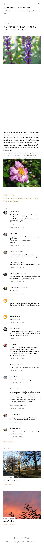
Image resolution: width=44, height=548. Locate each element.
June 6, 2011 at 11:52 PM (17, 227)
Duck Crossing (12, 480)
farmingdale (11, 198)
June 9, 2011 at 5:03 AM (17, 437)
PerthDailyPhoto (16, 273)
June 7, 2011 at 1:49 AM (17, 294)
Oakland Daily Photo (17, 288)
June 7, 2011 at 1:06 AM (17, 281)
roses (30, 198)
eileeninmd (14, 429)
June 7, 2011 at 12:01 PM (17, 358)
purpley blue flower (22, 198)
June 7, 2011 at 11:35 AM (17, 338)
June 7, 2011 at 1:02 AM (17, 267)
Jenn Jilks (13, 414)
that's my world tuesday (14, 155)
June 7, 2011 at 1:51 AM (16, 310)
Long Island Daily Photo (16, 7)
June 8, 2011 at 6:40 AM (17, 408)
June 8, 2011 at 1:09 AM (17, 383)
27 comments (13, 524)
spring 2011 (35, 198)
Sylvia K (12, 212)
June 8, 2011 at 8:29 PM (17, 422)
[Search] (39, 3)
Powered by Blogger (23, 538)
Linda (12, 377)
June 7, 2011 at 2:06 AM (17, 322)
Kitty (11, 234)
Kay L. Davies (15, 252)
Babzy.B (13, 316)
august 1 (8, 520)
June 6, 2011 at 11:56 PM (17, 245)
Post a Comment (9, 441)
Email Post (12, 195)
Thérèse (13, 300)
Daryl (12, 344)
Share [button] (5, 195)
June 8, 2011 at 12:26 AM (17, 370)
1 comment (12, 484)
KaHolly (12, 328)
